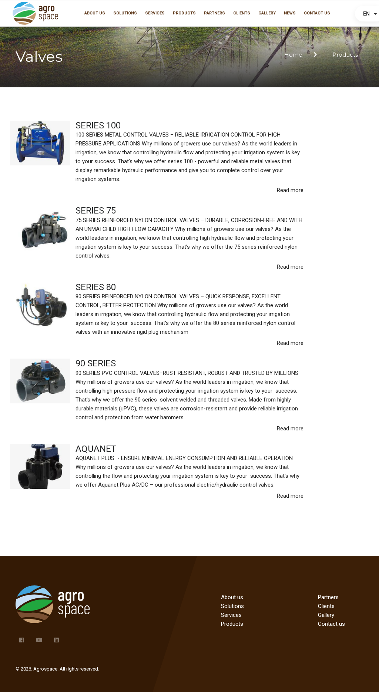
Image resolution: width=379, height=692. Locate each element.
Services (155, 13)
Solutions (125, 13)
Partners (214, 13)
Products (184, 13)
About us (94, 13)
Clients (241, 13)
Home (293, 54)
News (290, 13)
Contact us (317, 13)
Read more (290, 190)
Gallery (267, 13)
